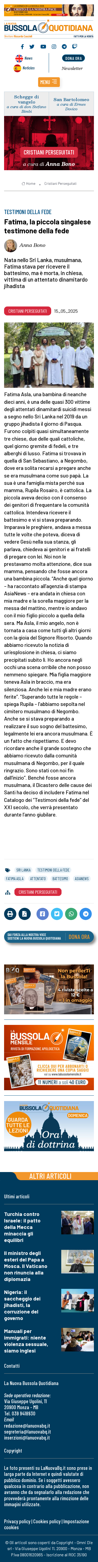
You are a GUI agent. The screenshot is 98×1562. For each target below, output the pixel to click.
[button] (49, 82)
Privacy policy (17, 1521)
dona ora (73, 58)
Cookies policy (46, 1521)
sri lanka (23, 869)
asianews (82, 878)
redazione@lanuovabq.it (27, 1425)
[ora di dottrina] (49, 1126)
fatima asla (14, 878)
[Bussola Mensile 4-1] (49, 989)
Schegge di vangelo (26, 99)
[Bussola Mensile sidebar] (49, 1057)
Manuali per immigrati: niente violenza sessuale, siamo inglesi (26, 1341)
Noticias (29, 67)
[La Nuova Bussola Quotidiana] (49, 28)
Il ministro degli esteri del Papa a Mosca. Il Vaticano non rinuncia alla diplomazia (25, 1266)
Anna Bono (32, 244)
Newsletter (72, 68)
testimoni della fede (53, 869)
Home (30, 183)
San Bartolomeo (71, 99)
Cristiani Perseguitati (49, 152)
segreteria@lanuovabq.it (27, 1431)
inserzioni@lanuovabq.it (27, 1437)
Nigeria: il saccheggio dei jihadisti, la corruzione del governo (22, 1305)
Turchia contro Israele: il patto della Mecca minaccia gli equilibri (22, 1227)
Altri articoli (50, 1175)
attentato (38, 878)
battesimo (60, 878)
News (28, 57)
